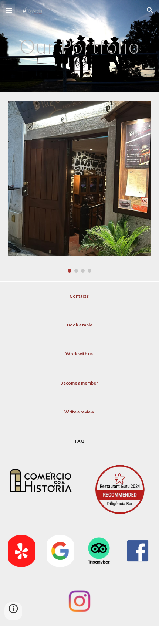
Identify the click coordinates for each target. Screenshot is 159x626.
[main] (80, 46)
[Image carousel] (80, 187)
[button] (9, 10)
